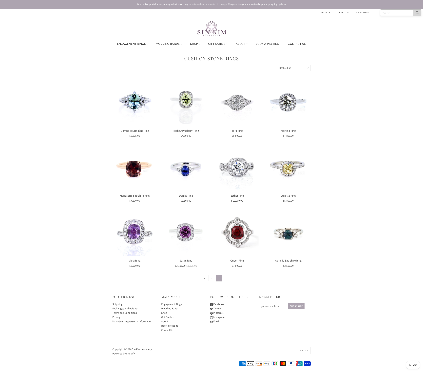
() (344, 12)
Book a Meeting (267, 43)
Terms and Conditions (124, 313)
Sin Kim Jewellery (142, 349)
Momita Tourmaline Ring (134, 131)
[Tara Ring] (237, 103)
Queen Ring (237, 261)
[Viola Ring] (134, 233)
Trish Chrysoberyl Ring (186, 131)
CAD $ (303, 350)
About (240, 43)
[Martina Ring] (288, 103)
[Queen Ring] (237, 233)
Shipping (117, 304)
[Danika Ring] (186, 168)
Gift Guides (216, 43)
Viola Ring (134, 261)
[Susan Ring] (186, 233)
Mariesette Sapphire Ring (135, 196)
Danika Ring (186, 196)
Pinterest (218, 313)
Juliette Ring (288, 196)
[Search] (417, 13)
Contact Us (297, 43)
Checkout (362, 12)
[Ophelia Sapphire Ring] (288, 233)
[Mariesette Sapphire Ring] (134, 168)
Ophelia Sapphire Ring (288, 261)
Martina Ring (288, 131)
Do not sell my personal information (132, 321)
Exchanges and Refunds (125, 308)
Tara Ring (237, 131)
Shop (194, 43)
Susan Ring (185, 261)
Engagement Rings (131, 43)
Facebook (218, 304)
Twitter (217, 308)
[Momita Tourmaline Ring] (134, 103)
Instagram (219, 317)
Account (326, 12)
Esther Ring (237, 196)
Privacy (116, 317)
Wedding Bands (168, 43)
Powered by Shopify (123, 353)
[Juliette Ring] (288, 168)
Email (216, 321)
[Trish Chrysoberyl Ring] (186, 103)
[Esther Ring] (237, 168)
